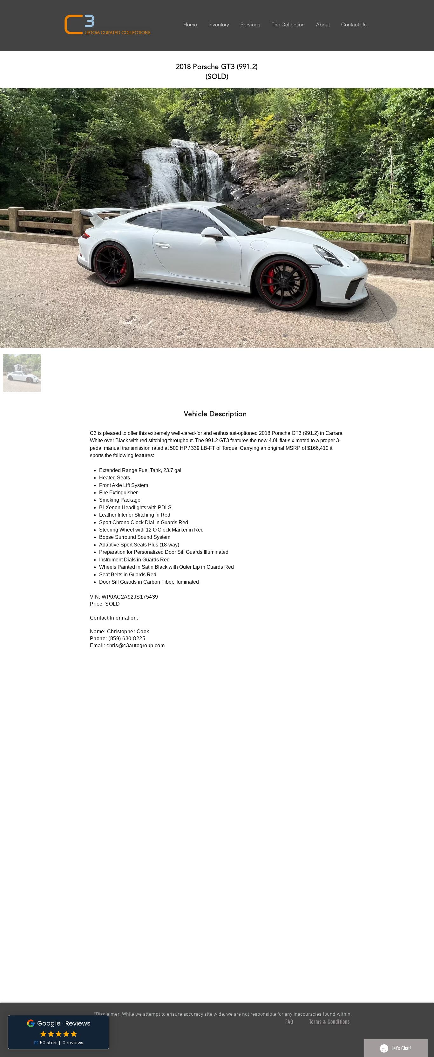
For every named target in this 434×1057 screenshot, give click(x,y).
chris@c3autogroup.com (135, 645)
